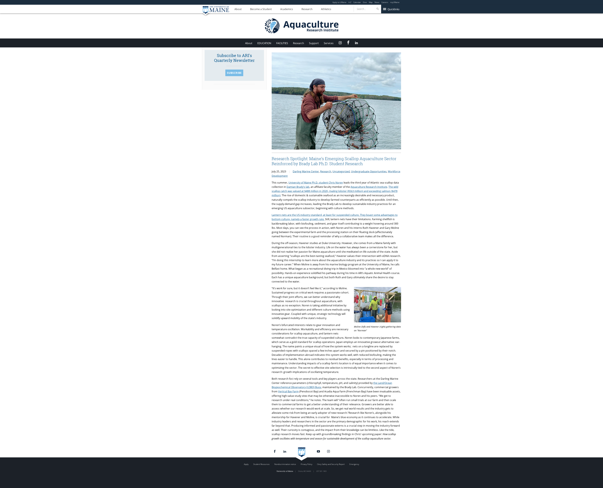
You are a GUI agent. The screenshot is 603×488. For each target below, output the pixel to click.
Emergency (354, 464)
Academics (286, 9)
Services (329, 43)
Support (314, 43)
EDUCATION (264, 43)
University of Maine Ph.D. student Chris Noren (315, 182)
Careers (384, 2)
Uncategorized (341, 171)
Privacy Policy (306, 464)
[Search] (377, 9)
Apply (246, 464)
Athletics (326, 9)
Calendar (357, 2)
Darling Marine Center (306, 171)
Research (307, 9)
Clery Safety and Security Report (331, 464)
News (377, 2)
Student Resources (261, 464)
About (238, 9)
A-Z (349, 2)
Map (370, 2)
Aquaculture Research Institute (368, 187)
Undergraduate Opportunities (369, 171)
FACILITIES (282, 43)
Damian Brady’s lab (298, 187)
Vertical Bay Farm (288, 391)
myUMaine (394, 2)
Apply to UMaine (339, 2)
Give (365, 2)
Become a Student (261, 9)
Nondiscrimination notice (285, 464)
